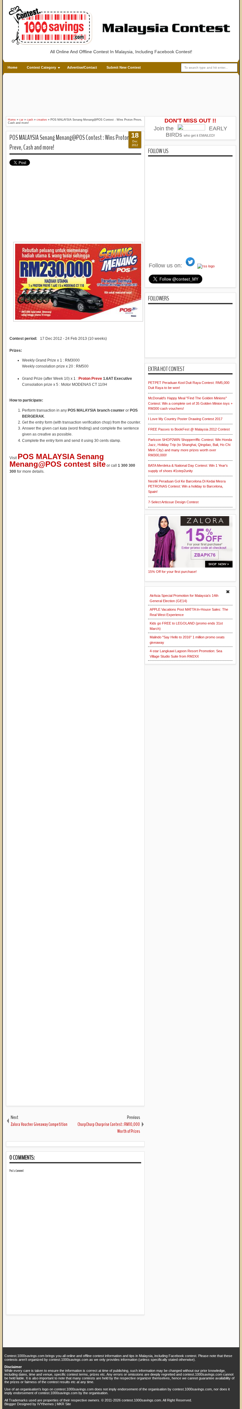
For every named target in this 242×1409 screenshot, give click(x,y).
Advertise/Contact (82, 67)
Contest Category (41, 67)
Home (12, 67)
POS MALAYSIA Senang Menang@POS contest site (57, 460)
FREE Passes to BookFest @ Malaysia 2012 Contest (189, 429)
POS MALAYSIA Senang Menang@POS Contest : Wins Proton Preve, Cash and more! (69, 142)
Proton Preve (90, 378)
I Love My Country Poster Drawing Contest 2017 (185, 419)
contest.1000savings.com (141, 1400)
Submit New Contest (124, 67)
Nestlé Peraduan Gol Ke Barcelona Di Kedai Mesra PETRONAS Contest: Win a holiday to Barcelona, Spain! (187, 486)
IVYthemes (45, 1404)
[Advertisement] (121, 94)
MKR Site (64, 1404)
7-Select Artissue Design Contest (173, 502)
